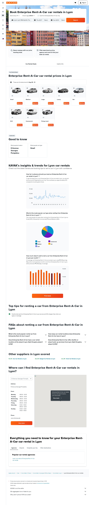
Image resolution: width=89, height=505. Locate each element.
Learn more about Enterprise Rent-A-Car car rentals (24, 459)
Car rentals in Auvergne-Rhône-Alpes (42, 473)
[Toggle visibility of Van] (50, 244)
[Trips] (3, 34)
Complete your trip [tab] (32, 448)
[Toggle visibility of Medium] (38, 244)
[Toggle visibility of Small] (37, 241)
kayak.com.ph (12, 473)
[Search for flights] (3, 8)
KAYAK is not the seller (17, 488)
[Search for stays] (3, 11)
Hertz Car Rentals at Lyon (70, 358)
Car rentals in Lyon (57, 473)
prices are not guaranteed (43, 483)
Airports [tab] (21, 448)
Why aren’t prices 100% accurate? (20, 494)
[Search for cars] (3, 15)
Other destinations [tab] (45, 448)
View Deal (19, 103)
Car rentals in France (26, 473)
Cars (18, 473)
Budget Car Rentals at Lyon (45, 358)
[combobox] (15, 16)
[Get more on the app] (3, 20)
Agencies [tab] (14, 448)
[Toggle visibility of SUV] (37, 246)
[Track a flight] (3, 29)
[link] (47, 296)
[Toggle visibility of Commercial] (52, 241)
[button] (3, 3)
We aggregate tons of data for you (20, 491)
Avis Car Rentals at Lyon (18, 358)
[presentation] (39, 176)
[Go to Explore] (3, 25)
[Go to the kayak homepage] (11, 3)
